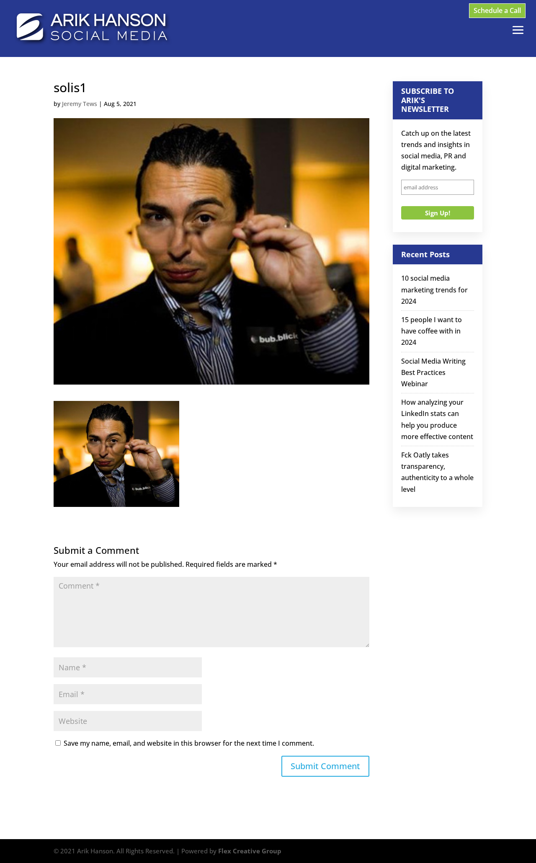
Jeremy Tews (79, 104)
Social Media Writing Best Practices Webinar (433, 372)
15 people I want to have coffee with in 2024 (431, 331)
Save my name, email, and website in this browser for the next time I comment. (189, 743)
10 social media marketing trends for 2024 (434, 289)
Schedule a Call (497, 10)
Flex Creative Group (249, 851)
